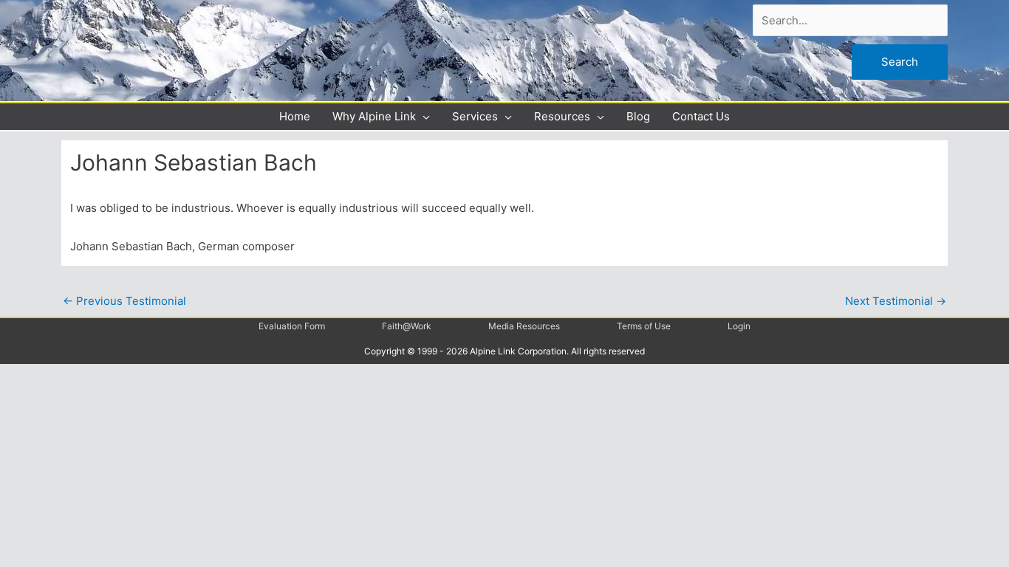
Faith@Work (406, 325)
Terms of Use (644, 325)
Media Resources (524, 325)
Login (739, 325)
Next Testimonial (895, 301)
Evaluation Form (292, 325)
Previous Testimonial (124, 301)
